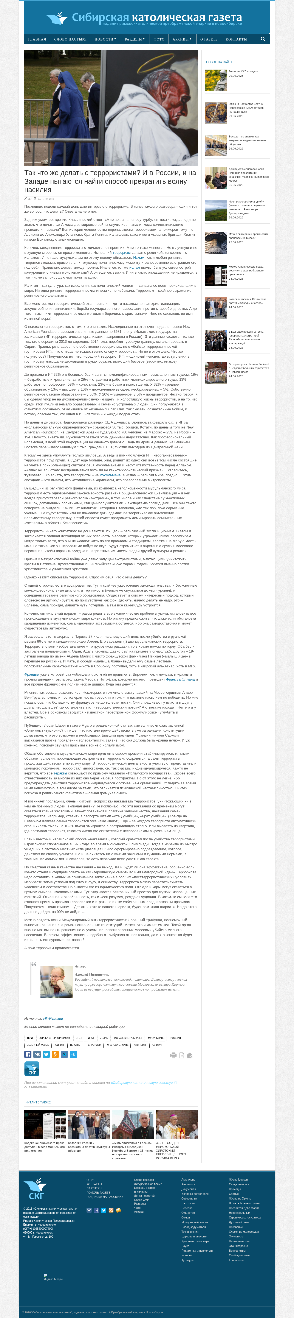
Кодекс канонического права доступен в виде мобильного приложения (44, 1146)
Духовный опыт (239, 1222)
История (186, 1255)
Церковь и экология (194, 1236)
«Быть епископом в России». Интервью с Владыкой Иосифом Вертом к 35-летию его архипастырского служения (132, 1150)
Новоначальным (239, 1212)
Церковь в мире (144, 1187)
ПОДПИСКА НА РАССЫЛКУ (105, 1196)
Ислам (138, 257)
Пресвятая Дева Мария (244, 1208)
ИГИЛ (79, 1038)
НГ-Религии (53, 1018)
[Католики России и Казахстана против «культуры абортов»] (89, 1127)
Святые (234, 1193)
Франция (31, 674)
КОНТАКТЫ (236, 39)
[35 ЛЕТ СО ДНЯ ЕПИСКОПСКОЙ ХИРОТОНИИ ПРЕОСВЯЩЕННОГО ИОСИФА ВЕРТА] (177, 1127)
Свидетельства (239, 1184)
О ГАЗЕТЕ (209, 39)
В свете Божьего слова (244, 1203)
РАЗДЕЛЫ (133, 39)
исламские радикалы (128, 1038)
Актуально (188, 1179)
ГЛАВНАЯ (37, 39)
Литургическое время (148, 1184)
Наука (185, 1246)
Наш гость (188, 1203)
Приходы (235, 1189)
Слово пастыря (144, 1179)
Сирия (59, 1045)
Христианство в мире (195, 1241)
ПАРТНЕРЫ (94, 1188)
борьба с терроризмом (54, 1038)
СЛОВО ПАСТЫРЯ (70, 39)
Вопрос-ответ (237, 1250)
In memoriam (237, 1260)
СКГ (30, 199)
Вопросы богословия (195, 1193)
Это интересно (238, 1246)
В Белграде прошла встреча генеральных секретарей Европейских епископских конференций (246, 337)
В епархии (140, 1191)
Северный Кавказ (38, 1045)
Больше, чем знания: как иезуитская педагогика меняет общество (247, 140)
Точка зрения (189, 1231)
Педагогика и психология (197, 1250)
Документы (188, 1189)
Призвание (236, 1227)
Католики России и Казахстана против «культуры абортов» (89, 1146)
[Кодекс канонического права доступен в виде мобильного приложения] (45, 1127)
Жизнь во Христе (240, 1198)
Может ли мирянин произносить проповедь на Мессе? (248, 236)
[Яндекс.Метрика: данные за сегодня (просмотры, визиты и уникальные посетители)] (53, 1277)
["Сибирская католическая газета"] (146, 18)
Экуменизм (236, 1236)
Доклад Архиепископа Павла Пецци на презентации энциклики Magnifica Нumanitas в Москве (249, 175)
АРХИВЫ (181, 39)
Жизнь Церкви (238, 1179)
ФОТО (159, 39)
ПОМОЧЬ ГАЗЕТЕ (98, 1192)
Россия (175, 1038)
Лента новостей (144, 1195)
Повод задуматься (193, 1227)
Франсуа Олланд (180, 679)
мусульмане (110, 475)
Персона (186, 1208)
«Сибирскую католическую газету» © (144, 1083)
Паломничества (239, 1241)
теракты (60, 773)
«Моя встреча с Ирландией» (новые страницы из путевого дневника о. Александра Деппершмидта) (247, 207)
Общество (188, 1212)
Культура (187, 1260)
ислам (134, 267)
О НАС (91, 1180)
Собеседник (189, 1198)
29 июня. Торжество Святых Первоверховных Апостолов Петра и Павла (246, 108)
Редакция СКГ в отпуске (243, 71)
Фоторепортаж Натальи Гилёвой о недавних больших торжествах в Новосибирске (249, 368)
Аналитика (188, 1184)
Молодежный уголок (194, 1222)
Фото (137, 1207)
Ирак (91, 1038)
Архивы (139, 1211)
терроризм (122, 253)
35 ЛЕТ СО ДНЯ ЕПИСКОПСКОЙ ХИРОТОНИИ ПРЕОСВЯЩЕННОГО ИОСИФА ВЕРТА (171, 1150)
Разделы (140, 1203)
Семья (185, 1217)
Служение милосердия (244, 1231)
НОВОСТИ (104, 39)
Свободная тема (239, 1255)
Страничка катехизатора (245, 1217)
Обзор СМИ (141, 1199)
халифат (157, 1045)
